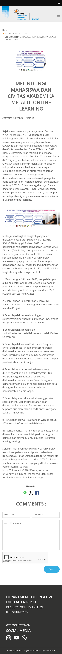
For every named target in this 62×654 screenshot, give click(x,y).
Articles (30, 118)
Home (5, 30)
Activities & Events (12, 118)
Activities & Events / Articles (16, 33)
